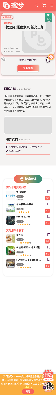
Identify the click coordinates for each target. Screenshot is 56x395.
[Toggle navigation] (52, 5)
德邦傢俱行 (21, 192)
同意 (28, 391)
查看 (47, 198)
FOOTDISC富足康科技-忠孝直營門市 (29, 259)
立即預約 (28, 68)
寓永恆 (19, 235)
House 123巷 (23, 216)
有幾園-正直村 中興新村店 (29, 247)
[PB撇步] (13, 5)
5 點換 (47, 379)
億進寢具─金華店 (24, 204)
